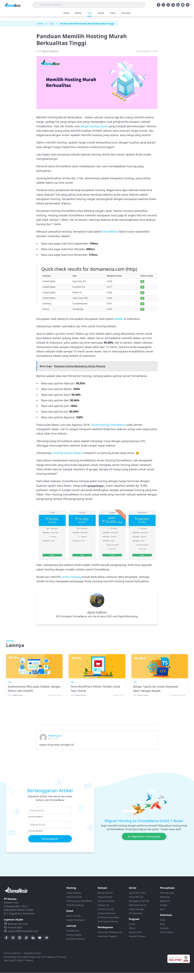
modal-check (95, 486)
